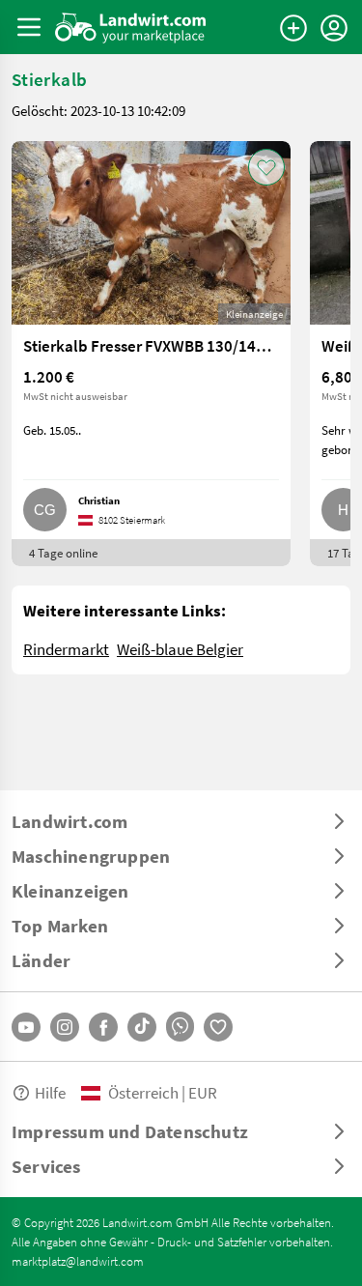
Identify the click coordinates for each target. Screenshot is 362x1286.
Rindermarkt (66, 649)
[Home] (131, 27)
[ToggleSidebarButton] (29, 27)
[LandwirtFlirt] (218, 1027)
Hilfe (50, 1092)
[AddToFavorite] (266, 167)
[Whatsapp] (180, 1026)
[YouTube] (26, 1027)
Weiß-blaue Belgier (180, 649)
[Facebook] (103, 1027)
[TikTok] (141, 1027)
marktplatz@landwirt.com (78, 1261)
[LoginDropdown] (334, 28)
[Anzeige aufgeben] (293, 28)
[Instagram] (64, 1027)
